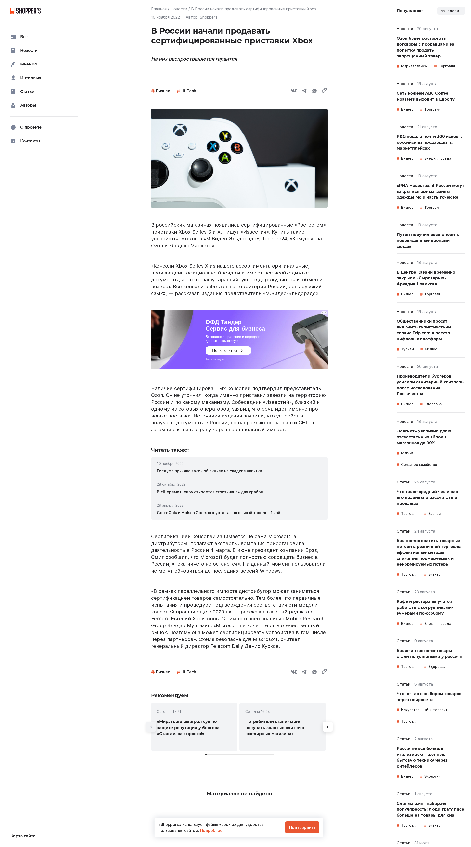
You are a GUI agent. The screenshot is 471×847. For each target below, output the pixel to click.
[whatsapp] (314, 91)
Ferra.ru (160, 619)
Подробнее (210, 830)
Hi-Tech (189, 90)
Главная (159, 8)
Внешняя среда (437, 158)
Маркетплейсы (414, 66)
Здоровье (433, 404)
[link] (239, 471)
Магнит (407, 453)
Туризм (407, 349)
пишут (231, 232)
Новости (178, 8)
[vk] (294, 91)
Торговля (447, 66)
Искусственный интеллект (424, 710)
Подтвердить (302, 827)
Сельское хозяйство (419, 464)
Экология (432, 776)
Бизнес (163, 90)
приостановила (285, 543)
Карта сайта (23, 836)
